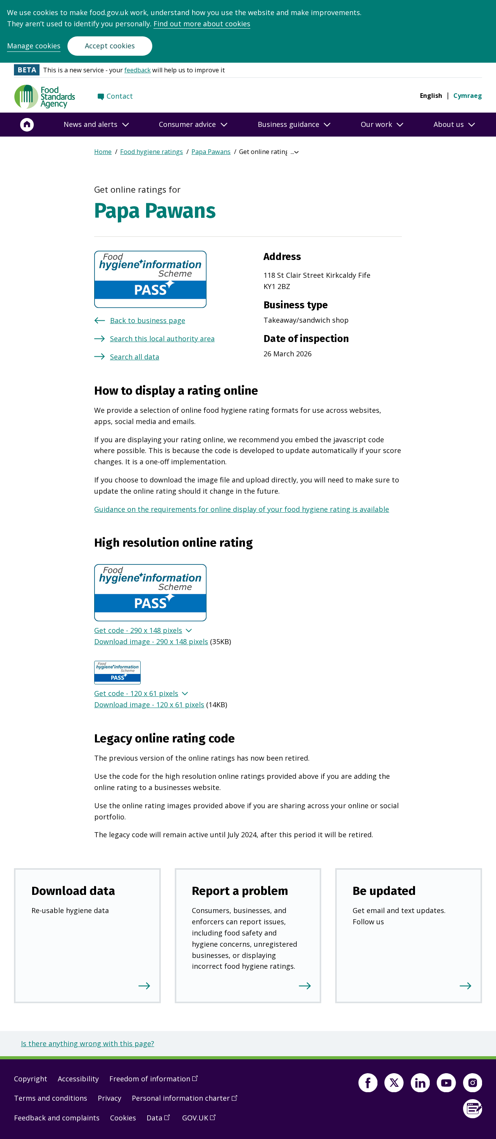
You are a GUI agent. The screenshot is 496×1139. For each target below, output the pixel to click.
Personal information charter (187, 1101)
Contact (120, 96)
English (431, 95)
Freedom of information (156, 1081)
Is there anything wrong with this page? (87, 1043)
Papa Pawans (211, 151)
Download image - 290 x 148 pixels (151, 641)
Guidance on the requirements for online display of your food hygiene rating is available (241, 509)
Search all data (134, 356)
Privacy (109, 1098)
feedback (137, 70)
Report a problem (240, 891)
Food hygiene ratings (151, 151)
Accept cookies (110, 45)
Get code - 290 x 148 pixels (138, 630)
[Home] (27, 125)
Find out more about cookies (201, 23)
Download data (73, 891)
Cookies (123, 1117)
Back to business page (147, 320)
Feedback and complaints (57, 1117)
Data (160, 1121)
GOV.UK (201, 1121)
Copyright (30, 1078)
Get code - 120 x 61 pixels (136, 693)
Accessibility (78, 1078)
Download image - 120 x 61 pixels (149, 704)
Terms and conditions (50, 1098)
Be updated (384, 891)
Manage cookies (33, 45)
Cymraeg (467, 95)
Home (103, 151)
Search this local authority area (162, 338)
